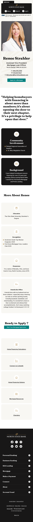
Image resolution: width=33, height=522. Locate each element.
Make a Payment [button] (9, 476)
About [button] (5, 487)
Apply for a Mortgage (18, 80)
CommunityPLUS (19, 501)
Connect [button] (6, 482)
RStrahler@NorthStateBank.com (17, 75)
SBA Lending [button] (8, 466)
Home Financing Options (16, 382)
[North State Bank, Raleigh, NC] (16, 6)
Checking (16, 415)
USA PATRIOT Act (10, 505)
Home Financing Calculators (16, 349)
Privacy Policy (17, 505)
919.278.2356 (17, 71)
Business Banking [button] (10, 461)
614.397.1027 (17, 73)
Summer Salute (12, 501)
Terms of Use (23, 505)
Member (10, 508)
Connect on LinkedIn (16, 366)
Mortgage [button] (6, 471)
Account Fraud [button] (8, 492)
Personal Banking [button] (10, 455)
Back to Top (16, 515)
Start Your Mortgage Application (18, 327)
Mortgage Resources (16, 399)
